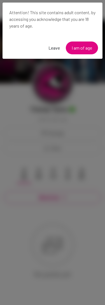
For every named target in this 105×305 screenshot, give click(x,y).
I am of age (82, 47)
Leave (54, 47)
